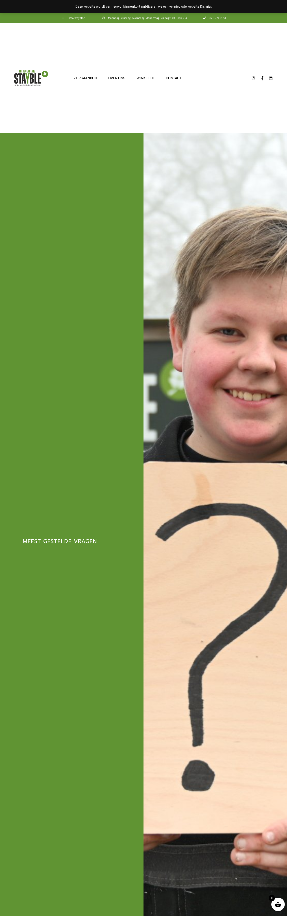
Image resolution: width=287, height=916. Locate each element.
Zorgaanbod (85, 78)
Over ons (116, 78)
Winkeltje (146, 78)
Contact (173, 78)
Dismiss (206, 6)
